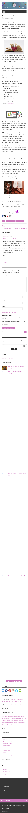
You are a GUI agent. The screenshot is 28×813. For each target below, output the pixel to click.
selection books (6, 750)
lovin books (5, 748)
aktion (15, 722)
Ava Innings (4, 720)
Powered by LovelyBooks (7, 358)
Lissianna (12, 19)
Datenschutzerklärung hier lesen (9, 312)
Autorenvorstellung (20, 716)
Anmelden (5, 769)
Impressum (5, 790)
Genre (3, 220)
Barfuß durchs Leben (5, 718)
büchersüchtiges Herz (8, 755)
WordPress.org (6, 774)
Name (3, 295)
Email (3, 300)
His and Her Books (7, 743)
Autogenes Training (21, 722)
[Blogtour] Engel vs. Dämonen (19, 703)
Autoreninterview (5, 722)
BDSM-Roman (4, 724)
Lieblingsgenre (19, 220)
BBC (22, 720)
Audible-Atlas (10, 103)
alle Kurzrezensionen (14, 681)
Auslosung (16, 718)
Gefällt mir (6, 218)
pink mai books (6, 745)
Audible (11, 724)
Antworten (5, 262)
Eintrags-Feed (6, 771)
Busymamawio (6, 236)
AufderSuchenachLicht (10, 720)
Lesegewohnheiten (10, 220)
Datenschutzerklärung (7, 315)
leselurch (5, 752)
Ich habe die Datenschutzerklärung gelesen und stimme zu (14, 317)
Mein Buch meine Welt (8, 741)
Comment (4, 275)
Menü (7, 11)
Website (3, 306)
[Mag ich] (3, 259)
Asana (13, 718)
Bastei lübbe (18, 720)
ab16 (10, 718)
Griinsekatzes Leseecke (8, 739)
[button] (3, 216)
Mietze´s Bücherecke (8, 754)
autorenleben (5, 716)
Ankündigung (10, 722)
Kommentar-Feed (7, 772)
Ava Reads (5, 747)
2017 (9, 716)
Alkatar (8, 724)
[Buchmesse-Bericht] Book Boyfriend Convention (15, 228)
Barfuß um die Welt (22, 718)
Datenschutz (6, 786)
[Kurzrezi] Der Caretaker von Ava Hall (16, 575)
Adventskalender (14, 716)
